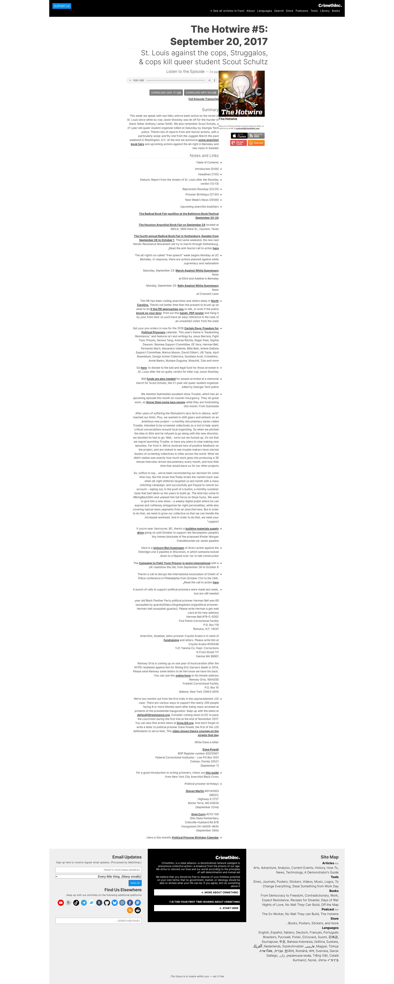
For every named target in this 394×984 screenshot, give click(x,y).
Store (289, 10)
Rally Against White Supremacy (198, 285)
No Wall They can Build (302, 914)
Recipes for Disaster (305, 900)
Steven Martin (195, 791)
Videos (308, 881)
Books (336, 10)
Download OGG (166, 92)
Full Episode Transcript (204, 99)
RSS (337, 863)
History (320, 868)
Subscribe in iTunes (239, 136)
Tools (314, 10)
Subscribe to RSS (256, 136)
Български (270, 942)
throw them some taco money (165, 402)
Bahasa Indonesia (300, 942)
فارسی (310, 946)
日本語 (333, 937)
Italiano (289, 932)
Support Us (62, 6)
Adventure (268, 868)
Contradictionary (317, 895)
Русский (284, 937)
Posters (282, 881)
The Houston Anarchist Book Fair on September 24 (172, 224)
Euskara (332, 942)
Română (301, 951)
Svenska (322, 951)
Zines (257, 881)
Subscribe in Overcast (256, 143)
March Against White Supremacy (197, 270)
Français (316, 932)
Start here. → (228, 908)
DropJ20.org (185, 723)
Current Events (302, 868)
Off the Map (330, 905)
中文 (282, 942)
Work (334, 895)
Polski (296, 937)
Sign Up (135, 883)
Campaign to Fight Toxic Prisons (160, 563)
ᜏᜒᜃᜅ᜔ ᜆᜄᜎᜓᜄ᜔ (328, 960)
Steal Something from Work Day (315, 886)
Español (276, 932)
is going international (196, 563)
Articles (328, 863)
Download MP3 (201, 92)
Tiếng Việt (320, 955)
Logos (329, 881)
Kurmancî (299, 960)
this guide (212, 772)
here (144, 367)
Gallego (271, 955)
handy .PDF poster (192, 313)
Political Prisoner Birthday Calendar (195, 837)
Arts (256, 868)
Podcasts (302, 10)
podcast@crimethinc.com (247, 128)
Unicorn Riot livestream (168, 547)
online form (183, 675)
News (280, 872)
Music (318, 881)
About (251, 10)
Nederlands (272, 946)
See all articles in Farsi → (227, 10)
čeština (319, 942)
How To (332, 868)
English (264, 932)
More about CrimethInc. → (219, 892)
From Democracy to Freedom (282, 895)
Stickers (295, 881)
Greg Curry (198, 814)
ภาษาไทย (265, 951)
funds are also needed (161, 378)
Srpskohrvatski (293, 946)
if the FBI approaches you (167, 309)
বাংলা (311, 951)
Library (325, 10)
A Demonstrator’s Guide (321, 872)
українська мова (299, 955)
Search (279, 10)
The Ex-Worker (272, 914)
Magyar (321, 946)
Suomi (322, 937)
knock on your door (149, 313)
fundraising (171, 640)
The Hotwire (330, 914)
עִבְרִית (279, 951)
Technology (294, 872)
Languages (264, 10)
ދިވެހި (282, 955)
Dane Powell (211, 749)
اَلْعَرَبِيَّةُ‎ (258, 946)
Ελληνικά (309, 937)
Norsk (312, 960)
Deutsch (302, 932)
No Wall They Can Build (302, 905)
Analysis (284, 868)
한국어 (289, 951)
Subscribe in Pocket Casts (238, 143)
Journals (269, 881)
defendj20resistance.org (153, 715)
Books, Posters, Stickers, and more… (312, 923)
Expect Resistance (275, 900)
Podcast (328, 909)
